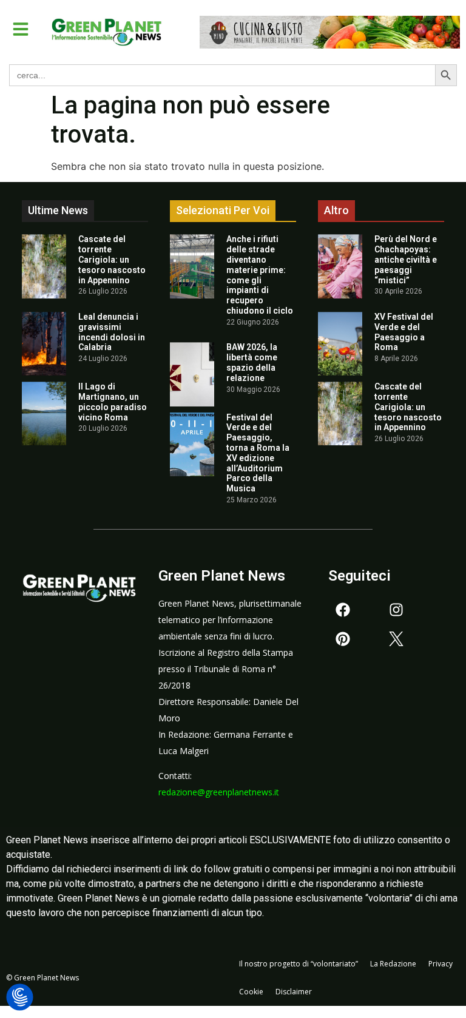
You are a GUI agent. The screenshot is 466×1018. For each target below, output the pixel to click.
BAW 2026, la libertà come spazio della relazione (251, 362)
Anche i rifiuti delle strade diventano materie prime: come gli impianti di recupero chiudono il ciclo (259, 274)
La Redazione (393, 964)
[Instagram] (396, 609)
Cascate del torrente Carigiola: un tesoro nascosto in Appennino (112, 259)
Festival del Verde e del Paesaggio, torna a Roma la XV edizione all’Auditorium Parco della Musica (257, 453)
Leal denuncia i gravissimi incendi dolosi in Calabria (111, 332)
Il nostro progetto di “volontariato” (298, 964)
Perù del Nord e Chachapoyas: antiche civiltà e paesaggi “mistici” (405, 259)
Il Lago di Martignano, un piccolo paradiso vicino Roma (112, 402)
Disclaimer (293, 991)
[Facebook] (342, 609)
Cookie (251, 991)
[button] (20, 29)
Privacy (440, 964)
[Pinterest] (342, 638)
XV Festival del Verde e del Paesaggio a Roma (403, 332)
